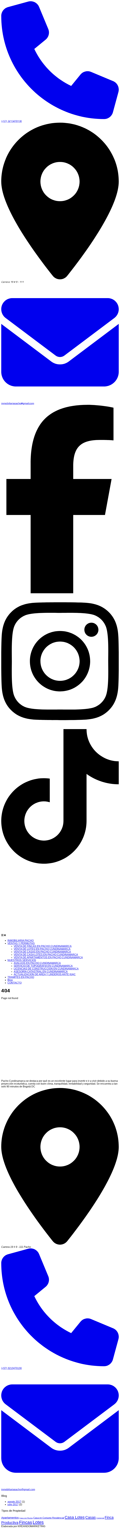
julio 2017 (13, 1504)
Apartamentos (10, 1517)
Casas (90, 1517)
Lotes (38, 1522)
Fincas (25, 1522)
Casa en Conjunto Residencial (48, 1517)
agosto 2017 (14, 1501)
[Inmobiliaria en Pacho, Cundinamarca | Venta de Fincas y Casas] (51, 935)
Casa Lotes (75, 1517)
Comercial (100, 1518)
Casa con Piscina (26, 1518)
